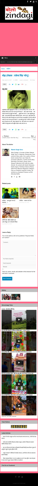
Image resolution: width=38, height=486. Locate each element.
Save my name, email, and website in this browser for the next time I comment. (18, 272)
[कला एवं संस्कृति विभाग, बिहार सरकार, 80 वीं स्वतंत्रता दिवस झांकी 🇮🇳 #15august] (19, 405)
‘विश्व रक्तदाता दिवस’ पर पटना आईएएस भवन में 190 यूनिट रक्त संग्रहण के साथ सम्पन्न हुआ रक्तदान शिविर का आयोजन (18, 459)
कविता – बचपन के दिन (25, 200)
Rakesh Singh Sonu (17, 150)
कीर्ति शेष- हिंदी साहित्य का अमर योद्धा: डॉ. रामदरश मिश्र (9, 221)
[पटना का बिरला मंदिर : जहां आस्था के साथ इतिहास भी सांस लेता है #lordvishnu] (19, 362)
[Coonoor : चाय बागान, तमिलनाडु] (19, 320)
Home (3, 69)
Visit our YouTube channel (9, 416)
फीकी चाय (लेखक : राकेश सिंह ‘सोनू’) (29, 137)
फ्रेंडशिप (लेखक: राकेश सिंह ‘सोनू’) (10, 137)
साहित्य (8, 69)
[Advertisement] (19, 39)
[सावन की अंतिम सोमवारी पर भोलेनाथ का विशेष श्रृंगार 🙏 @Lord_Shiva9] (19, 341)
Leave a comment (24, 80)
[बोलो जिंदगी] (19, 13)
